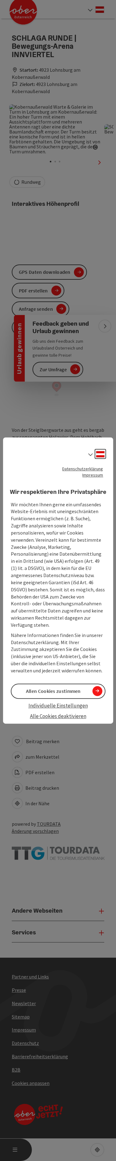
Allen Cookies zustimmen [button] (53, 691)
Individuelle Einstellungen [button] (58, 705)
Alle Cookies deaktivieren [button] (58, 716)
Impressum (92, 475)
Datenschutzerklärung (82, 469)
